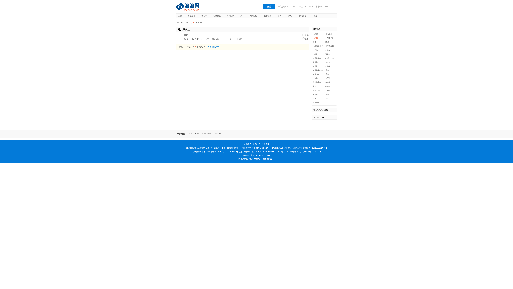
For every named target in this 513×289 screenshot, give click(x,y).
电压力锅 (316, 74)
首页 (178, 22)
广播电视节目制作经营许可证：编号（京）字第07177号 (215, 152)
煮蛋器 (327, 78)
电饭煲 (315, 34)
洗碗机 (327, 90)
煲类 (314, 98)
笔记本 (204, 16)
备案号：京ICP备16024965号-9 (256, 155)
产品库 (189, 133)
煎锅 (327, 74)
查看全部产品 (213, 47)
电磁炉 (315, 54)
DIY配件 (230, 16)
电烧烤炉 (328, 82)
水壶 (327, 98)
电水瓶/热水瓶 (318, 46)
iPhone (293, 6)
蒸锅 (327, 42)
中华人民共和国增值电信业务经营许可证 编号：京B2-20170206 (248, 148)
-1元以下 (195, 39)
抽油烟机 (328, 34)
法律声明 (265, 144)
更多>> (317, 16)
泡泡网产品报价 (190, 6)
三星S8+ (303, 6)
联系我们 (256, 144)
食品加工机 (317, 58)
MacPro (328, 6)
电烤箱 (327, 66)
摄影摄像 (267, 16)
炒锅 (314, 42)
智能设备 (254, 16)
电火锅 (185, 22)
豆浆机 (315, 62)
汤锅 (327, 70)
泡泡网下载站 (218, 133)
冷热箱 (315, 50)
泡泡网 (197, 133)
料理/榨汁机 (329, 58)
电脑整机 (217, 16)
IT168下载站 (206, 133)
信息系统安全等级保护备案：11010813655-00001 (259, 152)
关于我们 (247, 144)
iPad (311, 6)
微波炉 (327, 62)
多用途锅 (316, 102)
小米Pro (319, 6)
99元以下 (205, 39)
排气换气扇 (329, 38)
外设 (242, 16)
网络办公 (303, 16)
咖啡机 (327, 86)
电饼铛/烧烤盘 (318, 70)
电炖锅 (327, 50)
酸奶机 (315, 78)
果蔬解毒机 (317, 82)
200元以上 (216, 39)
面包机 (327, 54)
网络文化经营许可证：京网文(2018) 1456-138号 (301, 152)
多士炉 (315, 66)
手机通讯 (191, 16)
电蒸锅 (315, 94)
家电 (290, 16)
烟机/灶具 (316, 90)
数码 (279, 16)
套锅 (327, 94)
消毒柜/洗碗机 (330, 46)
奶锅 (314, 86)
